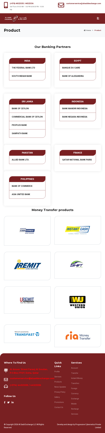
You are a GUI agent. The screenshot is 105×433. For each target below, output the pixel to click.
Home (88, 30)
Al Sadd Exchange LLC (28, 424)
